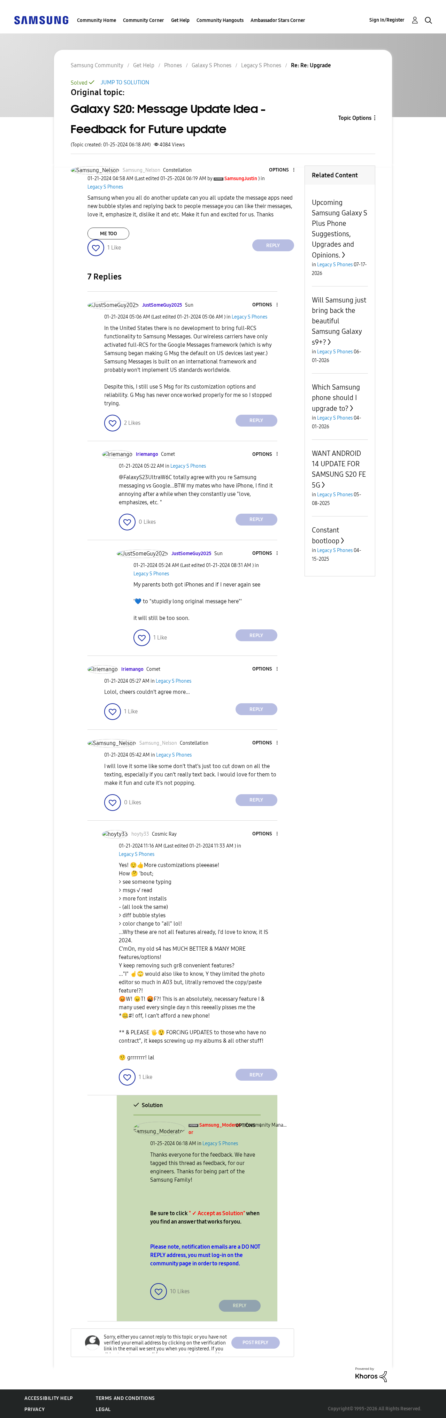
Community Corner (143, 20)
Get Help (180, 20)
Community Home (96, 20)
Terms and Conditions (125, 1398)
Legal (103, 1409)
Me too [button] (108, 234)
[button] (282, 170)
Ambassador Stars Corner (278, 20)
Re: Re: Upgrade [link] (311, 65)
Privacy (34, 1409)
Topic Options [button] (354, 118)
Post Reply (255, 1343)
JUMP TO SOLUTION (125, 82)
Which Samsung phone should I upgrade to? (336, 398)
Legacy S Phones (261, 65)
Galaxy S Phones (211, 65)
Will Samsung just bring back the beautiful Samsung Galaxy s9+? (339, 321)
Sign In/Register (387, 20)
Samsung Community (97, 65)
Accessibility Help (48, 1398)
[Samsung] (41, 19)
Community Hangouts (220, 20)
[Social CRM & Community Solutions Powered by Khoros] (371, 1374)
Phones (173, 65)
